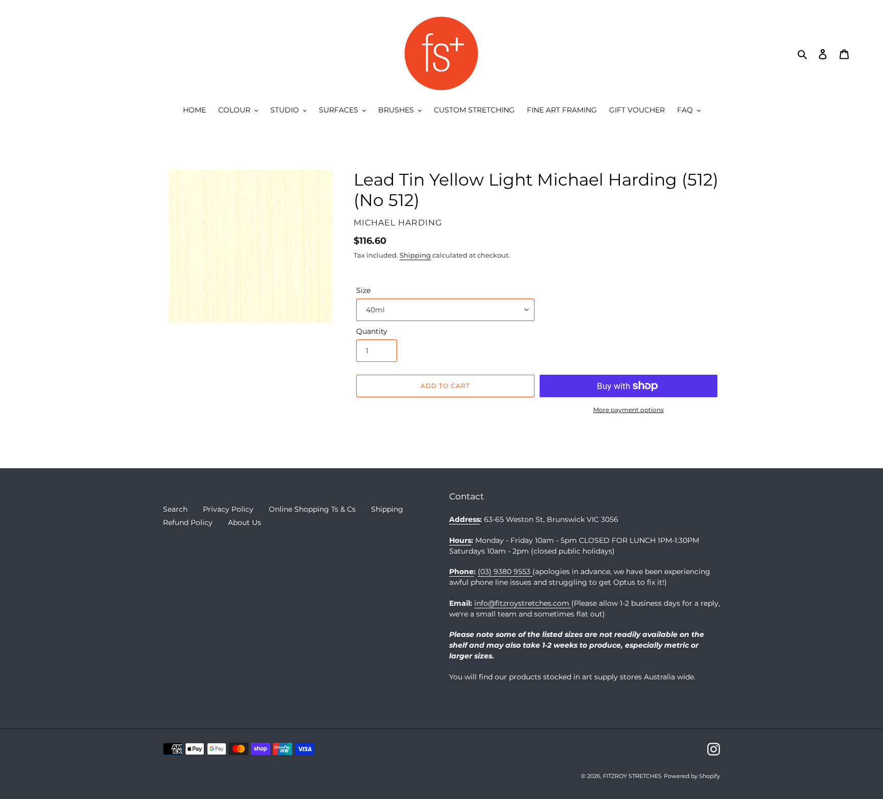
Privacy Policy (228, 509)
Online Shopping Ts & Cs (312, 509)
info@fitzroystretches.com (522, 603)
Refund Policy (188, 522)
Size (363, 290)
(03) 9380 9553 (505, 571)
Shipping (415, 255)
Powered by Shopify (692, 776)
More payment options (628, 410)
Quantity (371, 331)
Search (175, 509)
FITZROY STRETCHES (632, 776)
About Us (244, 522)
